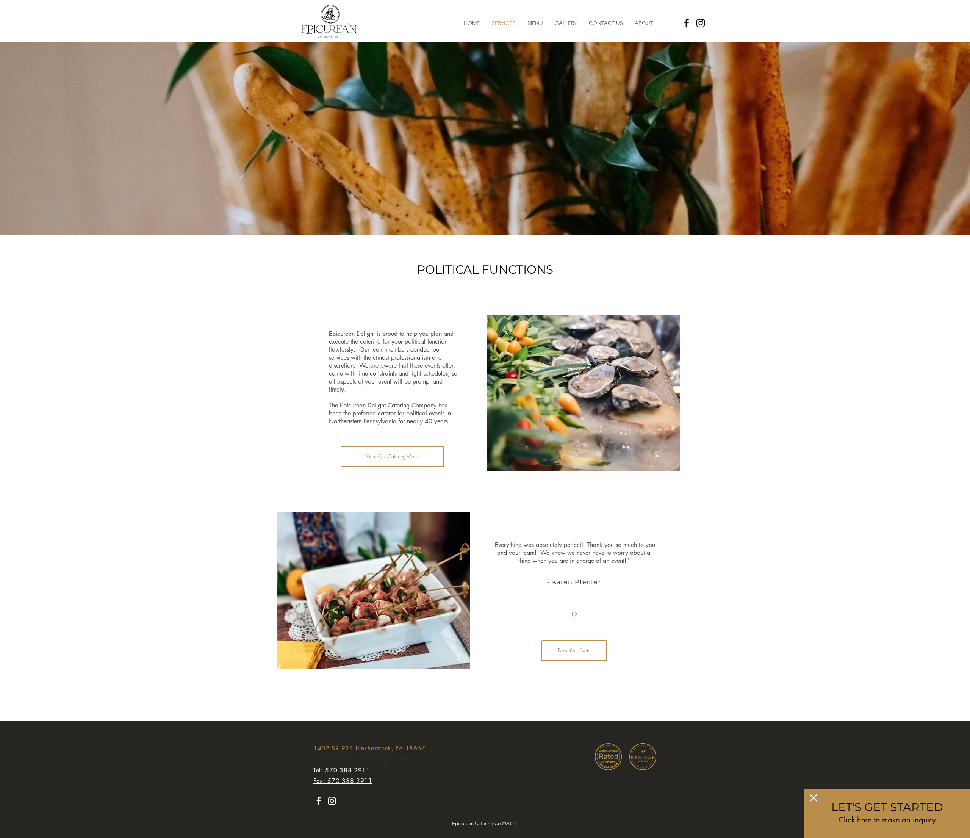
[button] (813, 798)
